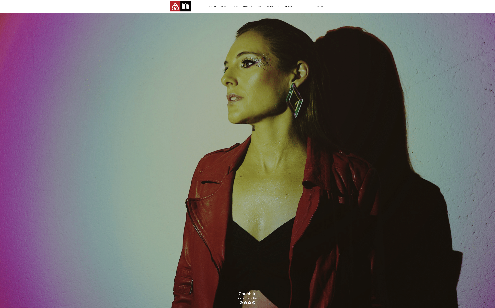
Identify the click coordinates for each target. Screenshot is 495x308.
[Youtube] (249, 302)
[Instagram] (245, 302)
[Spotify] (241, 302)
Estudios (259, 6)
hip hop (270, 6)
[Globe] (253, 302)
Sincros (235, 6)
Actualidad (290, 6)
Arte (279, 6)
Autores (225, 6)
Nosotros (213, 6)
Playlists (247, 6)
